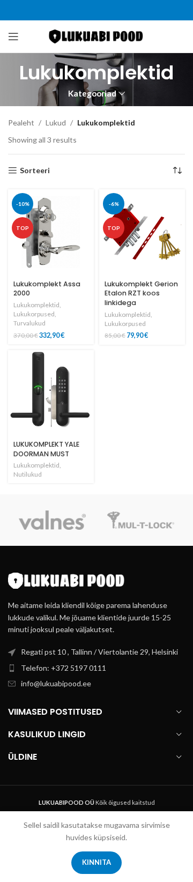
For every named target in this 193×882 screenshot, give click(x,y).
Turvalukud (29, 323)
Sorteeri (35, 170)
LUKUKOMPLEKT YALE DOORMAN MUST (46, 449)
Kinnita (96, 862)
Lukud (56, 122)
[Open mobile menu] (13, 36)
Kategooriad (92, 94)
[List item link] (96, 668)
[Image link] (67, 579)
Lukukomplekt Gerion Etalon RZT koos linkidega (141, 293)
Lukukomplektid (36, 305)
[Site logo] (97, 35)
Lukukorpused (34, 314)
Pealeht (21, 122)
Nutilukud (27, 474)
